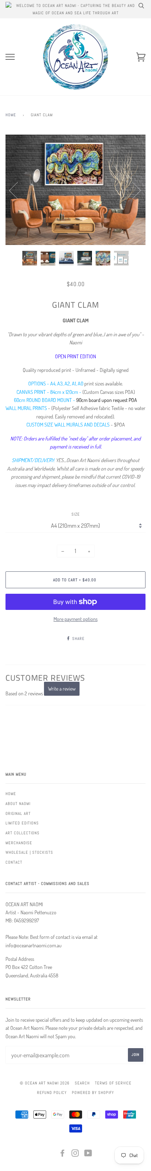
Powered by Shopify (93, 1092)
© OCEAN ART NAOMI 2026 (45, 1083)
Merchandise (18, 842)
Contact (13, 862)
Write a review (62, 688)
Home (10, 114)
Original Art (18, 813)
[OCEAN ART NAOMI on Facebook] (62, 1154)
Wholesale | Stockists (29, 852)
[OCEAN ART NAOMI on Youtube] (88, 1154)
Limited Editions (22, 823)
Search (82, 1083)
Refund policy (52, 1092)
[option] (75, 190)
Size (75, 514)
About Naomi (17, 803)
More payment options (75, 619)
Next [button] (132, 189)
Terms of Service (113, 1083)
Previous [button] (17, 189)
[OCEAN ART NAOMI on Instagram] (75, 1154)
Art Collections (22, 832)
